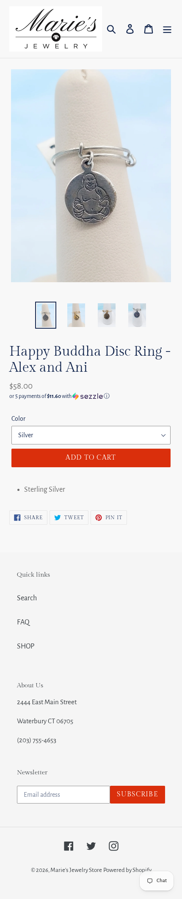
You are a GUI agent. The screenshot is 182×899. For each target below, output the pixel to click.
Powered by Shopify (127, 870)
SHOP (25, 646)
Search (27, 598)
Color (18, 418)
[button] (91, 396)
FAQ (23, 622)
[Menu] (167, 29)
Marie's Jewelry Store (76, 870)
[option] (45, 315)
